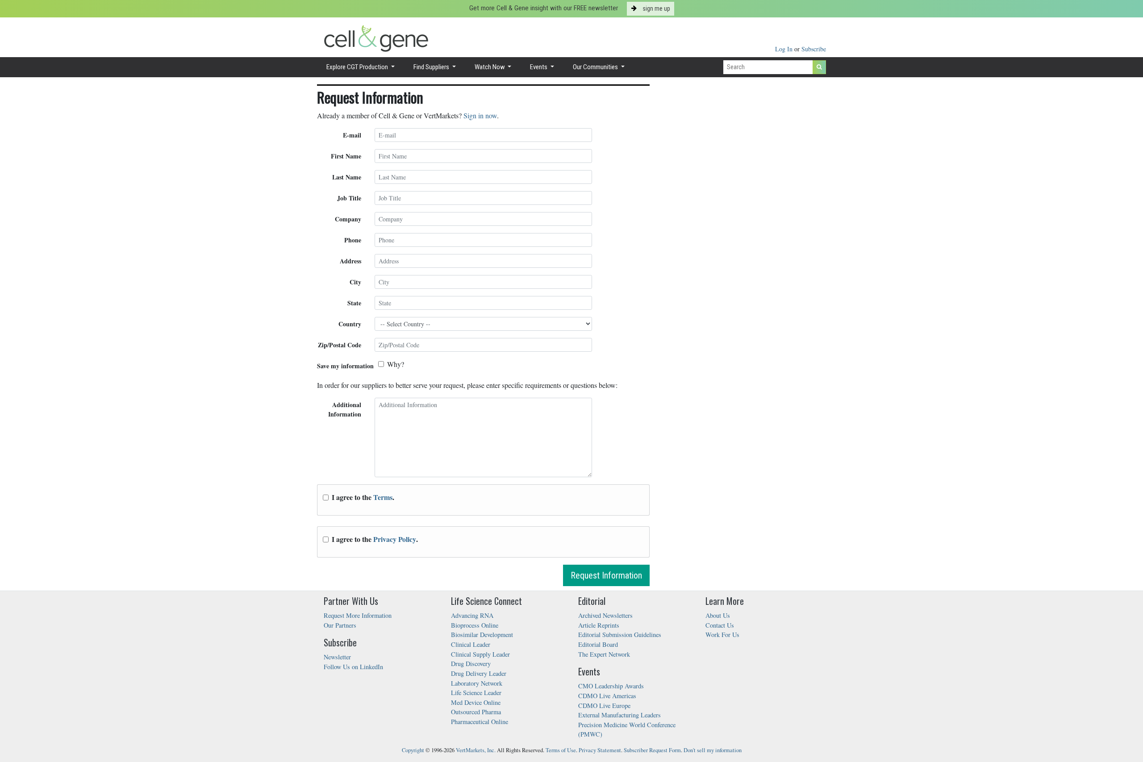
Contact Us (719, 625)
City (355, 282)
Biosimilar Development (482, 634)
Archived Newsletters (605, 615)
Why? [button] (395, 364)
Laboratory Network (476, 683)
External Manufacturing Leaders (619, 715)
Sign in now (480, 115)
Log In (784, 49)
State (354, 303)
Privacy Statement (600, 750)
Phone (352, 240)
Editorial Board (598, 644)
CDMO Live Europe (604, 705)
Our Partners (340, 625)
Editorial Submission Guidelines (619, 634)
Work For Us (722, 634)
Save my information (345, 366)
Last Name (346, 177)
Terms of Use (561, 750)
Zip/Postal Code (339, 345)
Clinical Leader (470, 644)
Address (350, 261)
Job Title (349, 198)
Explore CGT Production (357, 67)
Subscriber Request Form (652, 750)
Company (348, 219)
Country (349, 324)
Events (539, 67)
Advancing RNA (472, 615)
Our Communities (596, 67)
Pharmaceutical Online (479, 721)
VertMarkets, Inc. (476, 750)
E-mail (352, 135)
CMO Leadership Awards (611, 686)
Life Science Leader (476, 692)
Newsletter (337, 657)
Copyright (413, 750)
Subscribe (813, 49)
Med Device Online (476, 702)
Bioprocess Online (474, 625)
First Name (346, 156)
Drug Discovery (471, 663)
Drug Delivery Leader (478, 673)
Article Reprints (598, 625)
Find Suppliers (432, 67)
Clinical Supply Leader (480, 654)
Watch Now (490, 67)
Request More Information (358, 615)
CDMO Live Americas (607, 695)
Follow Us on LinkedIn (353, 666)
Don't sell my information (713, 750)
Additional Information (344, 409)
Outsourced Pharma (476, 712)
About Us (717, 615)
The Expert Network (604, 654)
